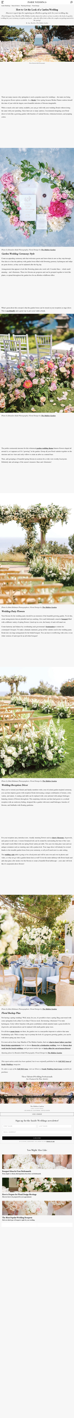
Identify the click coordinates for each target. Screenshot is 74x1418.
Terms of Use (50, 1141)
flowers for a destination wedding (44, 1045)
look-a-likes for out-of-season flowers (57, 1048)
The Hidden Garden (37, 1106)
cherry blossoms (58, 837)
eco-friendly (10, 311)
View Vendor (37, 1114)
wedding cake (10, 854)
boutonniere (50, 626)
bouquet (65, 619)
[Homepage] (37, 2)
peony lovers (14, 1031)
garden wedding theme (44, 448)
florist (33, 100)
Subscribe (37, 1138)
